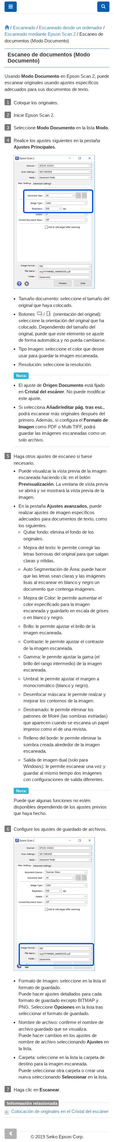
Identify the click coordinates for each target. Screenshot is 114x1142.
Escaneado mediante (40, 34)
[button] (103, 7)
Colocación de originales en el (60, 1111)
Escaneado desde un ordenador (70, 27)
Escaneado (24, 27)
